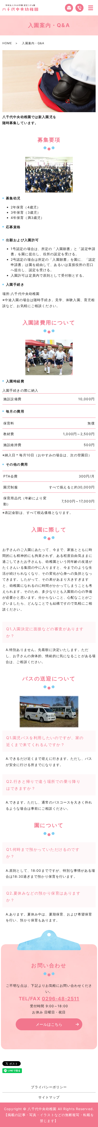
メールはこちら (49, 1024)
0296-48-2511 (60, 999)
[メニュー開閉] (90, 7)
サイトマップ (49, 1097)
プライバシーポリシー (49, 1087)
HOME (7, 43)
